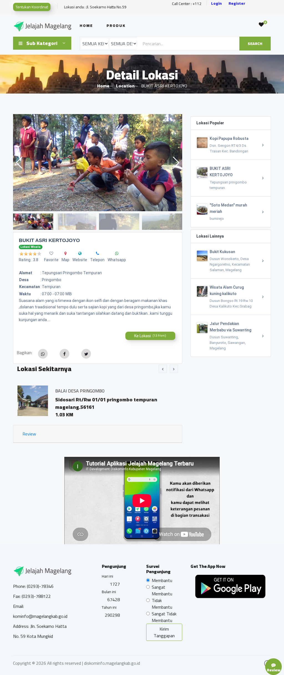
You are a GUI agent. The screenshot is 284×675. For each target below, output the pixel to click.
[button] (175, 163)
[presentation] (163, 369)
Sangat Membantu (162, 590)
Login (216, 3)
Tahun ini (109, 607)
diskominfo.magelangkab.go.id (112, 663)
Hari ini (107, 576)
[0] (261, 25)
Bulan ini (109, 591)
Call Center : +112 (186, 4)
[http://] (80, 253)
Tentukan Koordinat (32, 7)
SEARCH (255, 43)
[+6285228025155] (97, 253)
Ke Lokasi (150, 336)
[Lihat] (97, 162)
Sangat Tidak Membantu (164, 617)
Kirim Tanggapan (164, 632)
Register (237, 3)
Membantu (162, 580)
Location (125, 85)
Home (86, 25)
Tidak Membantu (162, 603)
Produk (116, 25)
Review (29, 434)
